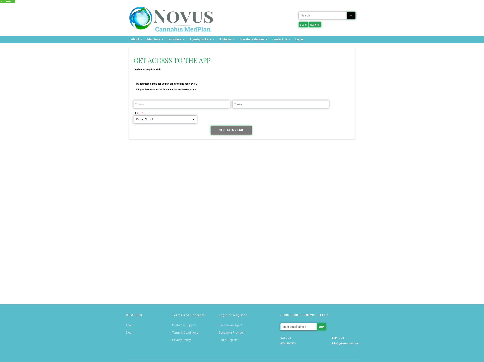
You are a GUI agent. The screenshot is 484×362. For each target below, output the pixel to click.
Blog (129, 332)
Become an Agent (230, 325)
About (135, 39)
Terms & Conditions (185, 332)
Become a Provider (231, 332)
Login (299, 39)
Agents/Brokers (200, 39)
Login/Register (228, 340)
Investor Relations (252, 39)
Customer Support (184, 325)
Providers (175, 39)
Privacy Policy (181, 340)
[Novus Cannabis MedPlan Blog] (7, 1)
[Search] (351, 15)
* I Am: (137, 113)
